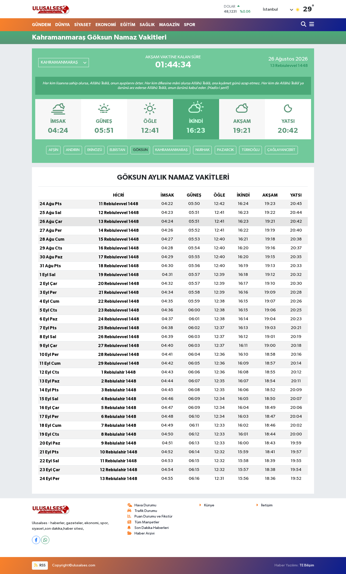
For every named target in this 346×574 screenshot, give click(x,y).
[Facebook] (36, 540)
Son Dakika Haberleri (151, 528)
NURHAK (202, 150)
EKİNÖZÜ (94, 150)
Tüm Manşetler (146, 522)
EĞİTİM (127, 25)
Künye (209, 505)
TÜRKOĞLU (251, 150)
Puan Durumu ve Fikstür (153, 516)
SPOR (189, 25)
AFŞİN (53, 150)
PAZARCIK (225, 150)
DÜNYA (62, 25)
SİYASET (82, 25)
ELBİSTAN (117, 150)
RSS (42, 565)
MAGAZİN (169, 25)
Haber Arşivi (144, 533)
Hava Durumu (145, 505)
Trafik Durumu (145, 511)
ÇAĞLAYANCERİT (281, 150)
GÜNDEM (41, 25)
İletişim (267, 505)
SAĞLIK (147, 25)
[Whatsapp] (45, 540)
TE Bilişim (306, 565)
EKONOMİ (105, 25)
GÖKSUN (140, 150)
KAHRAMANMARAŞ (171, 150)
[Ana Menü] (310, 24)
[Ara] (304, 24)
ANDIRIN (73, 150)
